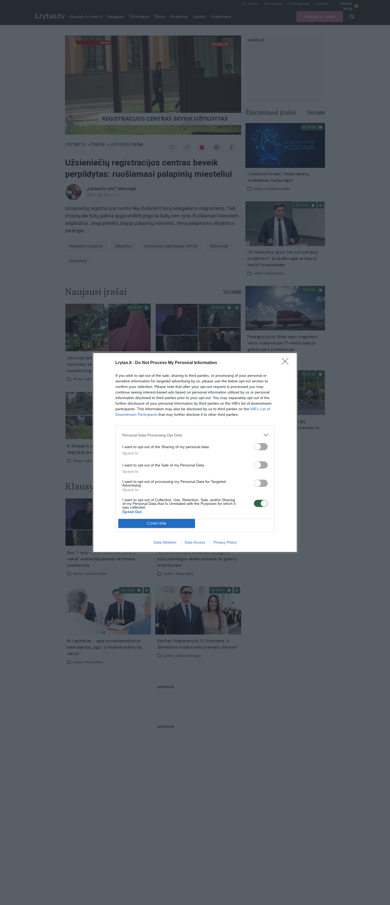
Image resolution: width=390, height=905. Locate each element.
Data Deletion (165, 542)
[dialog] (195, 452)
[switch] (261, 446)
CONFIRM (157, 524)
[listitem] (195, 435)
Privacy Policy (225, 542)
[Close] (287, 363)
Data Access (195, 542)
